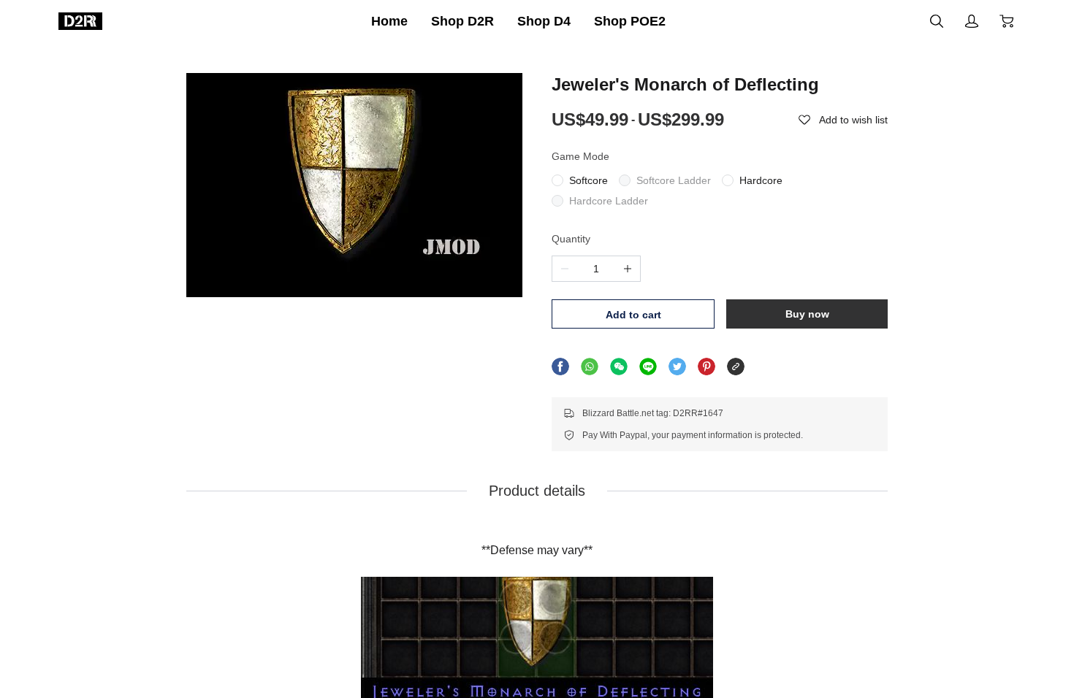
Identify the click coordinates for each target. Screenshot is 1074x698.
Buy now (807, 314)
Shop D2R (462, 21)
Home (389, 21)
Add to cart (633, 315)
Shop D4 (544, 21)
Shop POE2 (630, 21)
